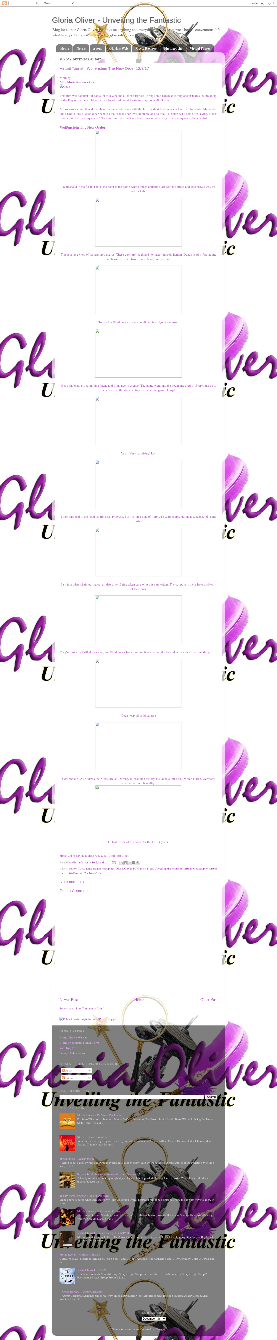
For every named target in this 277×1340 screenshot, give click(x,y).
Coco (81, 868)
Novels (81, 48)
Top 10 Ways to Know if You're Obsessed (84, 1195)
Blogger (160, 1329)
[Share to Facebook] (134, 863)
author (73, 868)
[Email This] (121, 863)
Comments (71, 1078)
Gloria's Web (118, 48)
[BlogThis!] (125, 863)
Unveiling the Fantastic (168, 868)
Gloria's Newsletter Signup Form (79, 1043)
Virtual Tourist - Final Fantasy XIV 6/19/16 (103, 1233)
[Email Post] (114, 862)
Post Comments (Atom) (90, 1008)
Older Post (208, 999)
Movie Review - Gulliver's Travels (80, 1254)
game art (90, 868)
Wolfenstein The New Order (86, 873)
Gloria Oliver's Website (73, 1037)
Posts (68, 1070)
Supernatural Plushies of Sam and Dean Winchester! (108, 1174)
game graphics (105, 868)
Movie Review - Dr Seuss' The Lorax (99, 1115)
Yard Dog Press (69, 1048)
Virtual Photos (200, 48)
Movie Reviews (146, 48)
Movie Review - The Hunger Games (98, 1211)
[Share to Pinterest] (138, 863)
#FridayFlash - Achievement (77, 1158)
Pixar (150, 868)
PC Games (139, 868)
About (97, 48)
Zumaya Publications (72, 1053)
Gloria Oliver (124, 868)
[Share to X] (129, 863)
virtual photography (196, 868)
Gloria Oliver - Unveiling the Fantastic (116, 20)
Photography (173, 48)
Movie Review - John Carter (94, 1137)
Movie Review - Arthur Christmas (82, 1291)
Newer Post (69, 999)
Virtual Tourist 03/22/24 (91, 1270)
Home (64, 48)
